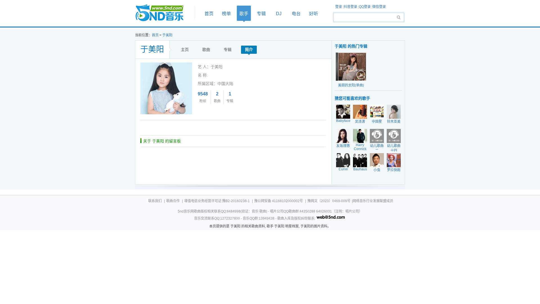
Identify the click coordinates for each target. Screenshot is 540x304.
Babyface (343, 121)
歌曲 (206, 49)
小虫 (377, 170)
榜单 (226, 13)
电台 (296, 13)
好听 (313, 13)
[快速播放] (360, 75)
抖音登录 (350, 7)
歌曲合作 (173, 201)
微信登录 (379, 7)
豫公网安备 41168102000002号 (278, 201)
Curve (343, 169)
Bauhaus (360, 169)
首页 (163, 13)
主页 (185, 49)
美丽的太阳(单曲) (351, 85)
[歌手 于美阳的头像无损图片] (166, 64)
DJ (279, 13)
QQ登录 (365, 7)
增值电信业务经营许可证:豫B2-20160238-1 (217, 201)
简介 (249, 49)
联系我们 (155, 201)
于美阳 (167, 35)
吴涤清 (360, 122)
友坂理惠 (343, 146)
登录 (338, 7)
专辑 (261, 13)
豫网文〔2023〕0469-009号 (328, 201)
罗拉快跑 (393, 170)
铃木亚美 (393, 122)
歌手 (243, 13)
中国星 (377, 122)
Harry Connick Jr (360, 149)
